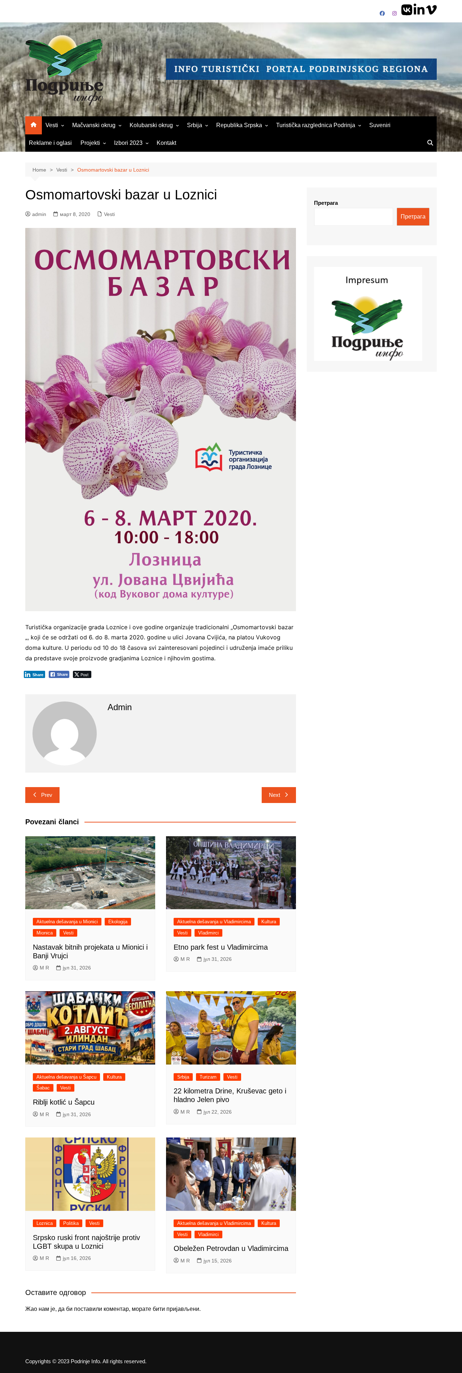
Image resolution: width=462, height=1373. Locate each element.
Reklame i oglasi (50, 143)
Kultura (268, 921)
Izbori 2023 (128, 143)
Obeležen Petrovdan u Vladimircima (231, 1248)
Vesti (51, 125)
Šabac (43, 1088)
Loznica (44, 1223)
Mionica (44, 933)
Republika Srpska (239, 125)
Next (274, 795)
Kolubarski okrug (151, 125)
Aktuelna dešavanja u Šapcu (66, 1077)
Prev (46, 795)
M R (44, 968)
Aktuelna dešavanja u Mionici (67, 921)
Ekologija (117, 921)
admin (39, 214)
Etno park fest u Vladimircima (221, 947)
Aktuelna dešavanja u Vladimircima (214, 921)
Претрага (326, 203)
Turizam (208, 1077)
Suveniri (380, 125)
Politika (71, 1223)
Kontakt (166, 143)
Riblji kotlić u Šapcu (64, 1102)
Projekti (90, 143)
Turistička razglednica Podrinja (315, 125)
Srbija (194, 125)
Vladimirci (208, 933)
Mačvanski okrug (94, 125)
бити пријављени (176, 1309)
